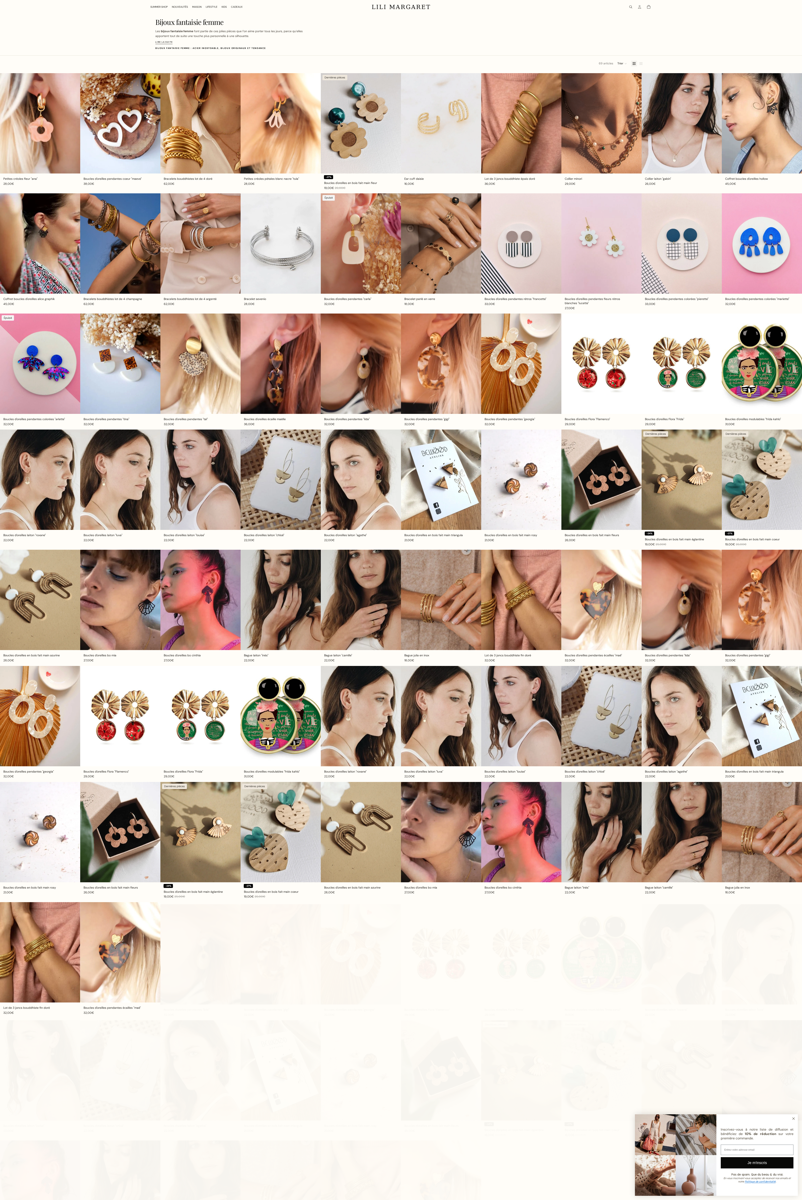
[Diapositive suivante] (74, 123)
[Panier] (648, 6)
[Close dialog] (793, 1118)
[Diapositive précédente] (6, 123)
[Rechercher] (630, 6)
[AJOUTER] (154, 167)
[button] (622, 63)
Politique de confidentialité (760, 1181)
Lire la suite (164, 42)
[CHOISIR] (73, 167)
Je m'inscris (757, 1163)
